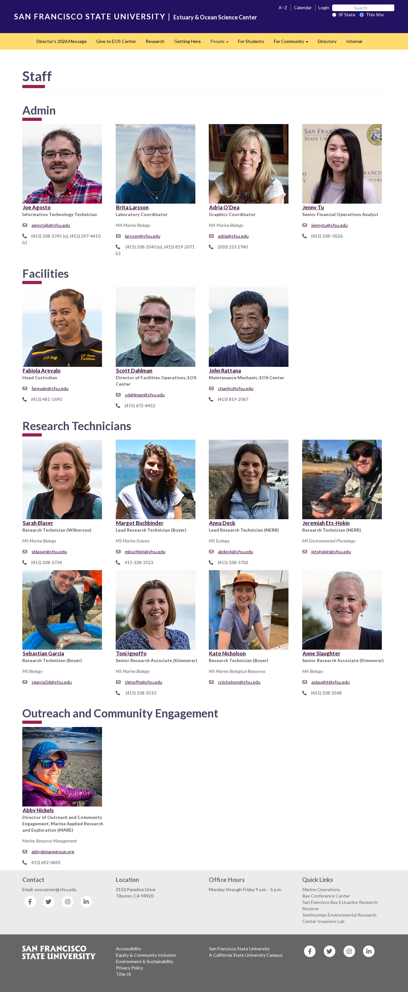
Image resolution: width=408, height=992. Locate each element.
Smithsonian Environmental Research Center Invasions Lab (339, 918)
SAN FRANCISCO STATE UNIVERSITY (89, 16)
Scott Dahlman (134, 370)
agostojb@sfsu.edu (51, 225)
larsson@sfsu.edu (142, 236)
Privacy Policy (129, 967)
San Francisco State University (239, 948)
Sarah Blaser (38, 523)
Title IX (123, 974)
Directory (327, 41)
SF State (347, 14)
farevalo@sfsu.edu (50, 388)
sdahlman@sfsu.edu (145, 394)
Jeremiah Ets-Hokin (326, 523)
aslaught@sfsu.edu (330, 682)
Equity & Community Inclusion (146, 955)
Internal (354, 41)
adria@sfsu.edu (233, 236)
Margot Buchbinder (140, 523)
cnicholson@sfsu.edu (239, 682)
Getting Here (187, 41)
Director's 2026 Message (62, 41)
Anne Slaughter (321, 653)
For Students (251, 41)
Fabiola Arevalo (42, 370)
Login (323, 7)
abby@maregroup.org (53, 851)
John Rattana (225, 370)
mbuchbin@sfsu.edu (145, 551)
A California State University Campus (246, 955)
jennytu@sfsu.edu (329, 225)
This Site (375, 14)
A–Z (283, 7)
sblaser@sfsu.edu (49, 551)
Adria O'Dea (224, 207)
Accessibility (128, 948)
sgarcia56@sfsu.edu (52, 682)
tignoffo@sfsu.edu (143, 682)
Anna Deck (222, 523)
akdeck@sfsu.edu (235, 551)
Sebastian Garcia (43, 653)
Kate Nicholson (227, 653)
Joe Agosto (37, 207)
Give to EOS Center (116, 41)
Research (155, 41)
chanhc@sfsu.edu (235, 388)
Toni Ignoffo (131, 653)
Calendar (303, 7)
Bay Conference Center (326, 895)
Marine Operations (321, 889)
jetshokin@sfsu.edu (331, 551)
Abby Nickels (38, 810)
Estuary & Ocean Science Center (215, 17)
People (221, 43)
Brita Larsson (132, 207)
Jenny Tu (313, 207)
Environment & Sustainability (144, 961)
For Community (293, 43)
